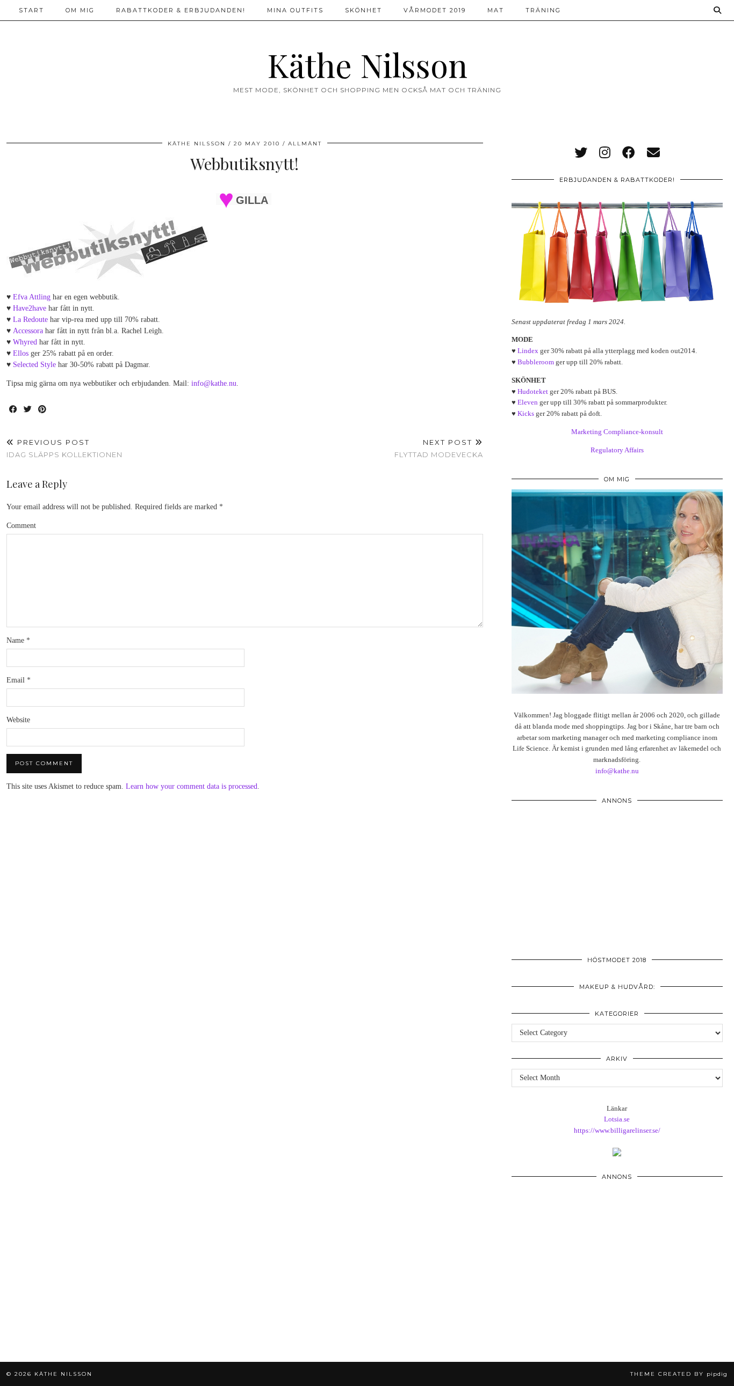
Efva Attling (32, 297)
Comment (21, 526)
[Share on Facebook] (13, 409)
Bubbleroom (535, 362)
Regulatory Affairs (617, 450)
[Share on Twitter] (28, 409)
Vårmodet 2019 (435, 10)
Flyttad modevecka (438, 448)
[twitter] (580, 153)
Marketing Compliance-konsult (617, 432)
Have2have (29, 308)
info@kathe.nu (213, 383)
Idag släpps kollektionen (64, 448)
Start (31, 10)
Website (18, 720)
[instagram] (604, 153)
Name (18, 640)
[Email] (653, 153)
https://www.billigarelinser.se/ (617, 1130)
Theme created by (679, 1373)
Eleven (527, 402)
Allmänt (305, 143)
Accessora (28, 331)
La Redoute (30, 320)
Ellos (20, 353)
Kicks (525, 413)
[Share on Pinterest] (42, 409)
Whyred (25, 342)
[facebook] (628, 153)
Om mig (80, 10)
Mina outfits (295, 10)
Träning (543, 10)
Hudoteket (532, 391)
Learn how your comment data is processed (191, 786)
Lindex (527, 351)
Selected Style (34, 365)
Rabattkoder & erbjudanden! (181, 10)
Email (18, 680)
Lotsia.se (617, 1119)
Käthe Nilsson (367, 64)
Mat (495, 10)
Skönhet (363, 10)
